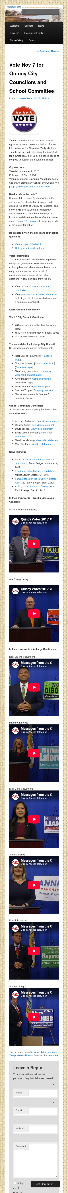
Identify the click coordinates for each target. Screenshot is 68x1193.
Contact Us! (34, 40)
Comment (21, 1146)
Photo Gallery (16, 40)
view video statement (43, 425)
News (36, 1052)
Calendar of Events (33, 32)
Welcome (14, 25)
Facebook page (24, 367)
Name (19, 1092)
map (12, 186)
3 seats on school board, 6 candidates (35, 471)
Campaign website (44, 363)
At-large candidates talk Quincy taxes (35, 486)
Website (20, 1128)
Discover (14, 32)
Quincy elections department (30, 248)
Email (19, 1110)
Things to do (15, 1055)
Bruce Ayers (31, 221)
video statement (50, 421)
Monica (46, 98)
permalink (53, 1055)
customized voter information (41, 294)
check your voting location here (33, 186)
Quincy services (48, 1052)
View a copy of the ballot (28, 244)
